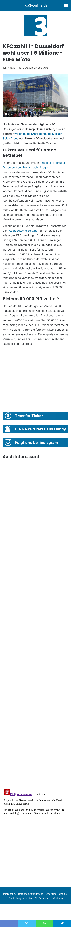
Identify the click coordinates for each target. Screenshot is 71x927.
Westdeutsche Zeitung (23, 230)
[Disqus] (35, 833)
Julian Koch (9, 67)
